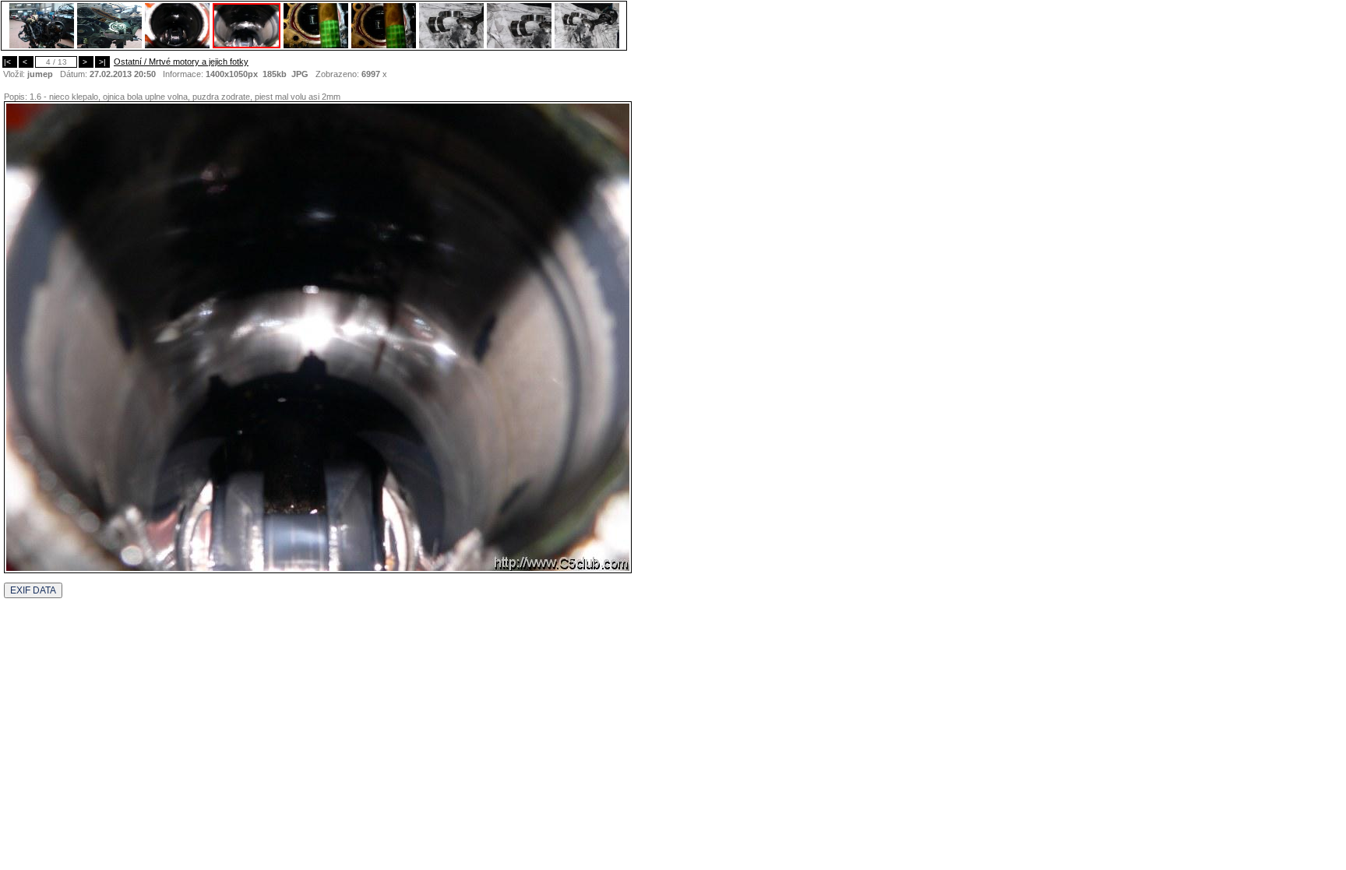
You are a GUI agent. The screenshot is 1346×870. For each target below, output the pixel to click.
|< (10, 62)
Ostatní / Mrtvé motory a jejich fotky (181, 61)
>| (102, 62)
